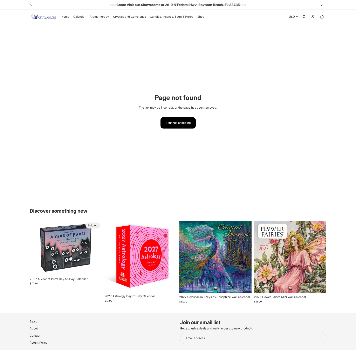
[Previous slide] (31, 4)
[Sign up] (320, 338)
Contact (35, 335)
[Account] (312, 16)
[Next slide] (321, 4)
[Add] (170, 286)
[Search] (304, 16)
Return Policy (38, 342)
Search (34, 321)
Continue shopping (178, 122)
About (34, 328)
